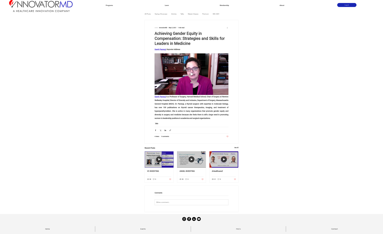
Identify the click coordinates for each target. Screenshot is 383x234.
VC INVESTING (153, 171)
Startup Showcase (161, 14)
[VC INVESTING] (159, 159)
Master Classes (193, 14)
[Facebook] (189, 219)
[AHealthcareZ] (223, 159)
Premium (205, 14)
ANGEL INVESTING (187, 171)
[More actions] (227, 27)
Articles (174, 14)
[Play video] (191, 74)
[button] (109, 5)
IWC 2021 (216, 14)
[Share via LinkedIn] (165, 130)
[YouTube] (199, 219)
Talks (182, 14)
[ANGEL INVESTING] (191, 159)
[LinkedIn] (194, 219)
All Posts (148, 14)
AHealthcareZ (217, 171)
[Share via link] (170, 130)
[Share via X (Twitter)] (160, 130)
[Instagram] (184, 219)
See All (236, 147)
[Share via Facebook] (155, 130)
